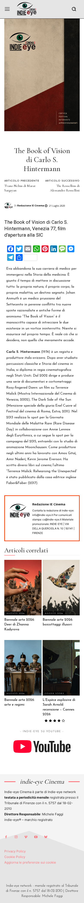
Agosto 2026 (15, 613)
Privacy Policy (15, 851)
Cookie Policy (14, 857)
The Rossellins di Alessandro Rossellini (65, 188)
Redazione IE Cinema (30, 205)
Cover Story (54, 694)
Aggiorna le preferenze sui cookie (30, 862)
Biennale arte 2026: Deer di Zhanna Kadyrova (19, 624)
